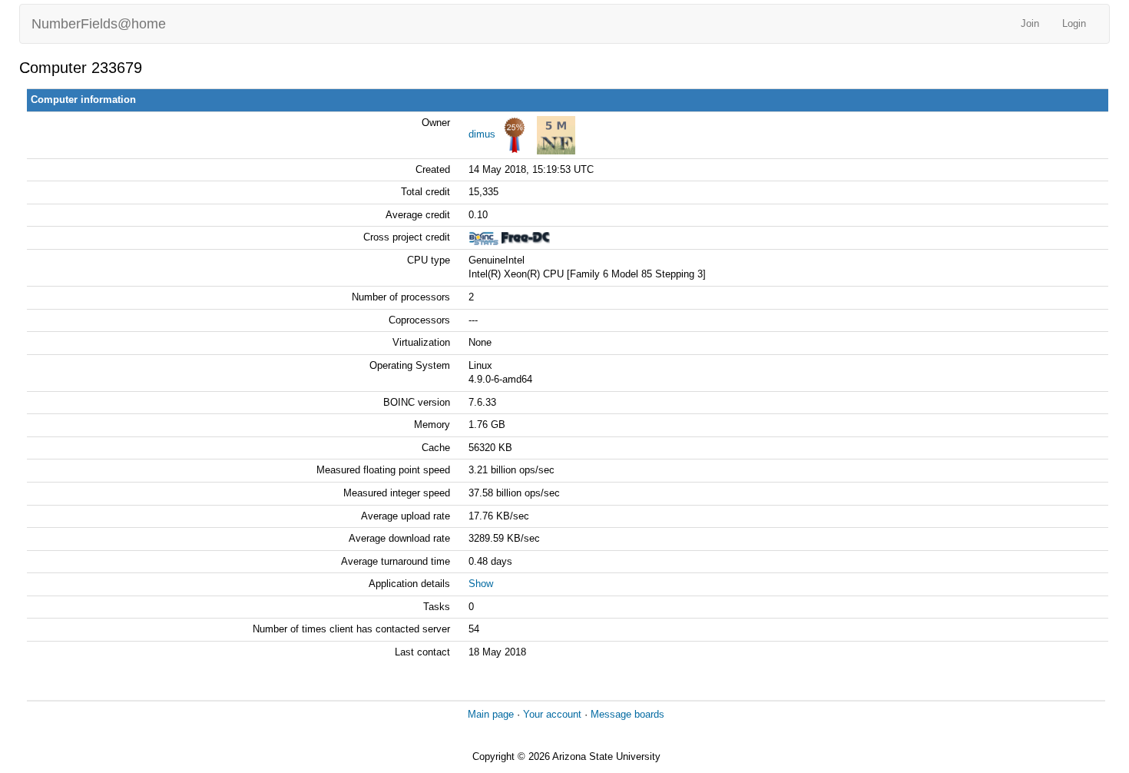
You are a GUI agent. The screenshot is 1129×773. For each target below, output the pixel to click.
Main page (491, 714)
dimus (481, 134)
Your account (552, 714)
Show (480, 583)
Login (1074, 23)
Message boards (627, 714)
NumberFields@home (98, 24)
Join (1030, 23)
